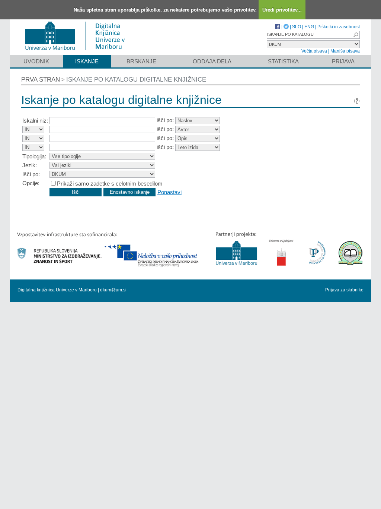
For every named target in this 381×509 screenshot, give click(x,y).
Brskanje (141, 61)
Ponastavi (169, 192)
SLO (296, 26)
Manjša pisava (345, 51)
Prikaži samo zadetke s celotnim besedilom (110, 183)
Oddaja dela (212, 61)
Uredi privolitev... (282, 10)
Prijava (343, 61)
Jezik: (29, 165)
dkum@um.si (113, 290)
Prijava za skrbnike (344, 290)
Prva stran (40, 79)
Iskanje (87, 61)
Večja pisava (314, 51)
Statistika (283, 61)
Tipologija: (34, 156)
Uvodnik (36, 61)
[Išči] (355, 34)
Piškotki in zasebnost (338, 26)
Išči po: (31, 174)
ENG (309, 26)
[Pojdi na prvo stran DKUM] (78, 51)
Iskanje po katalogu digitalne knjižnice (136, 79)
